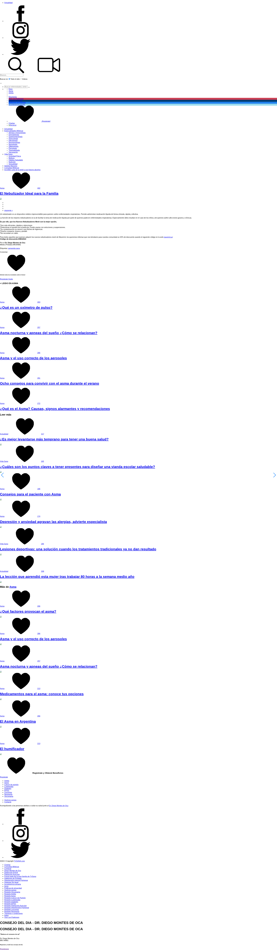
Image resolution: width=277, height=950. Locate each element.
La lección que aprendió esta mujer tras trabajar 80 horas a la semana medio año (67, 577)
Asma (11, 91)
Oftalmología (13, 146)
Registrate (4, 777)
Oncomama (8, 796)
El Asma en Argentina (18, 721)
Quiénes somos (10, 800)
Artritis (6, 781)
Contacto (7, 802)
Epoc (11, 89)
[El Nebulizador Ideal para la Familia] (1, 199)
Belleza (11, 158)
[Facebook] (20, 21)
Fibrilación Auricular (12, 874)
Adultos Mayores (10, 166)
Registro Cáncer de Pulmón (15, 898)
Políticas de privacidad (13, 888)
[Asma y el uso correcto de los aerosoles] (1, 644)
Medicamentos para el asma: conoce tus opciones (42, 694)
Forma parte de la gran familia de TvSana (20, 876)
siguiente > (8, 210)
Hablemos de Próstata (17, 103)
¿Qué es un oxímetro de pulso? (26, 307)
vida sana (16, 248)
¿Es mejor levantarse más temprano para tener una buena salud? (54, 439)
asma (10, 248)
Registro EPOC (10, 904)
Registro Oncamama (12, 892)
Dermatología (14, 135)
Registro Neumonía (11, 911)
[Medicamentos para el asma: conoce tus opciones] (1, 699)
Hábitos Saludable (16, 160)
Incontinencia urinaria (12, 884)
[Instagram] (20, 38)
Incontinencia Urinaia (17, 105)
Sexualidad (13, 164)
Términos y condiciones (13, 913)
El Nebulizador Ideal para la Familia (29, 193)
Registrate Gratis (6, 279)
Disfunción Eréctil (15, 101)
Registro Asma (10, 896)
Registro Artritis (10, 894)
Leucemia (8, 792)
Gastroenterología (15, 137)
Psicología (13, 148)
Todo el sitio (15, 79)
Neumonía (13, 97)
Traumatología (14, 150)
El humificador (12, 749)
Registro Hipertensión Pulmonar (16, 908)
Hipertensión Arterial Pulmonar (16, 880)
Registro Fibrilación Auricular (15, 906)
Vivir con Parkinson (16, 99)
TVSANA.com (19, 861)
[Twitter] (20, 54)
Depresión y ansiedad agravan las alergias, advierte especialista (53, 522)
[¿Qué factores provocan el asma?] (1, 617)
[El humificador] (1, 754)
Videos (24, 79)
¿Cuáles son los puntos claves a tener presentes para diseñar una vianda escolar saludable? (77, 467)
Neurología (13, 144)
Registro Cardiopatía (12, 900)
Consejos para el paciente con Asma (30, 494)
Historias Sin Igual (11, 882)
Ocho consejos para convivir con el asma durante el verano (49, 383)
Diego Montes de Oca (12, 871)
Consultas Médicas (11, 168)
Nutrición (12, 162)
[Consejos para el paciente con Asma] (1, 500)
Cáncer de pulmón (11, 785)
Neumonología (14, 142)
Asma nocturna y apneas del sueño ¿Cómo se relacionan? (48, 333)
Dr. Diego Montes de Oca (58, 806)
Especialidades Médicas (13, 131)
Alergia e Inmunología (17, 133)
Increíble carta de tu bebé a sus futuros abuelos (22, 170)
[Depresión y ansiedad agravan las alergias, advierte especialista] (1, 527)
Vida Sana (8, 154)
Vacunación (13, 152)
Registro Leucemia (11, 909)
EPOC (6, 790)
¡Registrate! (45, 121)
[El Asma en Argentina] (1, 727)
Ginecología (13, 139)
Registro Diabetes (11, 902)
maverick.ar (168, 237)
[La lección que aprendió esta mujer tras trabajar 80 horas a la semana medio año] (1, 582)
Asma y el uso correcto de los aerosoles (33, 358)
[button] (1, 83)
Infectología (13, 140)
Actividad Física (15, 156)
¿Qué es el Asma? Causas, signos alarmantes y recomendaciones (55, 409)
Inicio (6, 886)
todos (6, 915)
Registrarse (4, 949)
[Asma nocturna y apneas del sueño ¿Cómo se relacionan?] (1, 672)
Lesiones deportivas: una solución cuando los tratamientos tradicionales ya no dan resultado (78, 549)
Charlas (12, 123)
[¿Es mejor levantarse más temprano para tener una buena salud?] (1, 445)
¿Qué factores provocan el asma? (28, 611)
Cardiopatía (8, 787)
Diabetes (7, 788)
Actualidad (8, 3)
